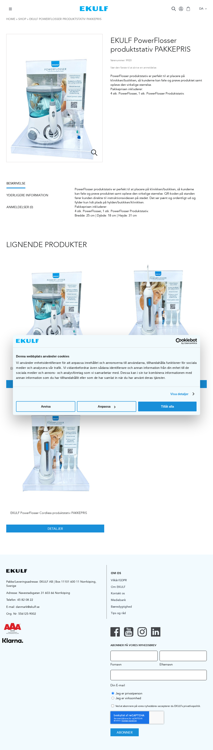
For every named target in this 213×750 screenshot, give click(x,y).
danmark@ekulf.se (28, 606)
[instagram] (142, 632)
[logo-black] (16, 570)
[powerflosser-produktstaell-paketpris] (54, 98)
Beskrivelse (15, 183)
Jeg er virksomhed (128, 698)
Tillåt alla (167, 406)
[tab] (18, 185)
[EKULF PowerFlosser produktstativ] (55, 303)
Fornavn (115, 664)
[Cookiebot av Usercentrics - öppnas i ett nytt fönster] (179, 341)
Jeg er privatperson (129, 693)
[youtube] (128, 632)
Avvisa (46, 406)
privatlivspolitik (191, 706)
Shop (22, 19)
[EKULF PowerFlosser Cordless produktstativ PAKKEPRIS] (55, 448)
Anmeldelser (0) (19, 207)
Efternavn (166, 664)
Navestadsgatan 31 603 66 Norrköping (44, 593)
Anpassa (104, 406)
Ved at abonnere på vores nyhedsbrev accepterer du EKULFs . (158, 706)
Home (10, 19)
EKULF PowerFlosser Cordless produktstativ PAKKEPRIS (48, 513)
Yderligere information (27, 195)
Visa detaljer (179, 394)
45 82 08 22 (25, 599)
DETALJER (55, 528)
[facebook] (115, 632)
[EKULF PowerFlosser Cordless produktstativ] (158, 303)
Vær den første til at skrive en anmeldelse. (133, 67)
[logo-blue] (94, 7)
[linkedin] (155, 632)
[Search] (174, 9)
